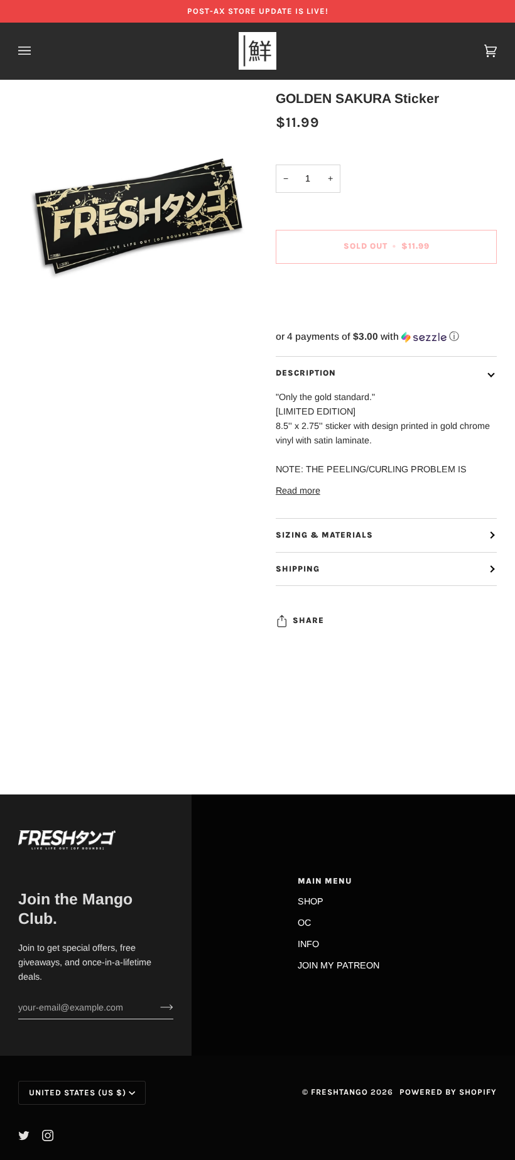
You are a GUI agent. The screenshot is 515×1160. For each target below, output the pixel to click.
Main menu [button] (325, 881)
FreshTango (339, 1092)
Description (306, 372)
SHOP (310, 901)
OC (304, 923)
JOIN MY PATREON (338, 965)
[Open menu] (37, 51)
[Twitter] (24, 1135)
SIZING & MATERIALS (324, 534)
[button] (386, 337)
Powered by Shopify (448, 1092)
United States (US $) (77, 1092)
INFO (308, 944)
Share (308, 620)
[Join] (156, 1007)
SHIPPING (298, 568)
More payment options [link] (320, 323)
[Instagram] (47, 1135)
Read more (298, 490)
